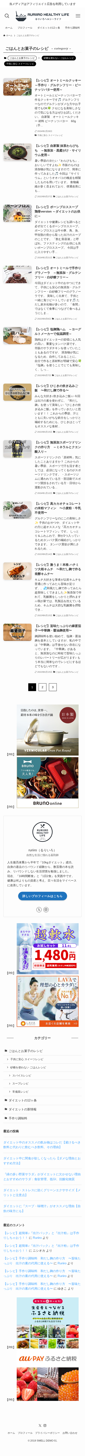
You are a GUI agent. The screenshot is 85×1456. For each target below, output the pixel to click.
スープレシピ (20, 1083)
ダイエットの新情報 (23, 1109)
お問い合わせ (70, 1433)
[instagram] (46, 909)
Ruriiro (37, 1237)
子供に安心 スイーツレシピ (20, 63)
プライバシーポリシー (47, 1433)
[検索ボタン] (7, 16)
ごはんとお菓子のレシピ (26, 1051)
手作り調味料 (18, 1118)
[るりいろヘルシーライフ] (42, 16)
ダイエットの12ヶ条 (23, 1100)
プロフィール (25, 1433)
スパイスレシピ (21, 1075)
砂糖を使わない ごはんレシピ (59, 58)
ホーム (11, 1433)
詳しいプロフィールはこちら (42, 896)
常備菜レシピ (20, 1091)
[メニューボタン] (78, 16)
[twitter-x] (39, 909)
